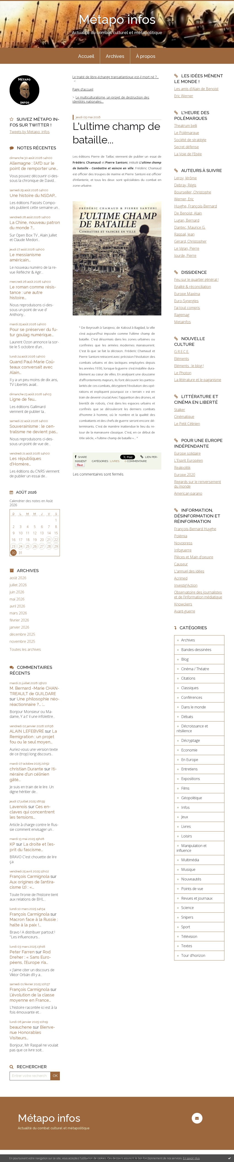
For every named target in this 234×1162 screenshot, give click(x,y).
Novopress (183, 543)
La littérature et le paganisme (197, 379)
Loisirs (186, 836)
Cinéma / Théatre (195, 668)
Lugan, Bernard (186, 220)
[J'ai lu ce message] (229, 1158)
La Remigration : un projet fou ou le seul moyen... (33, 736)
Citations (188, 678)
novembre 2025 (22, 641)
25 (27, 546)
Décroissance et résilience (192, 728)
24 (20, 546)
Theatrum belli (185, 125)
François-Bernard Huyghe (195, 528)
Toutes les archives (25, 649)
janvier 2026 (19, 627)
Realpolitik (182, 467)
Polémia (180, 535)
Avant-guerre (184, 611)
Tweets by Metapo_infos (30, 131)
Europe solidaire (187, 453)
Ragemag (181, 314)
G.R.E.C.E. (181, 351)
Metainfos (182, 321)
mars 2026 (18, 613)
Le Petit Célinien (187, 423)
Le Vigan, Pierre (186, 248)
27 (42, 546)
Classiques (190, 687)
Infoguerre (182, 550)
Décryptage (190, 740)
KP (12, 844)
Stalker (179, 409)
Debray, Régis (185, 185)
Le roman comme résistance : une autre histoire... (33, 292)
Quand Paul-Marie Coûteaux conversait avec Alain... (32, 367)
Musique (188, 869)
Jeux (184, 816)
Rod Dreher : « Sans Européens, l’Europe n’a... (30, 957)
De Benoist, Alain (188, 213)
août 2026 (18, 578)
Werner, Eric (184, 199)
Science (187, 907)
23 (13, 546)
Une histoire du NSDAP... (33, 195)
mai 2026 (17, 599)
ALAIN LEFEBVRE (27, 731)
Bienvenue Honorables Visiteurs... (32, 1032)
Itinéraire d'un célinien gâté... (33, 774)
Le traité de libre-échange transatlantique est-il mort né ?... (115, 77)
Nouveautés (191, 879)
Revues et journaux (197, 898)
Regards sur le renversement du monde (197, 484)
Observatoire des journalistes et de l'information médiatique (198, 595)
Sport (185, 926)
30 (13, 553)
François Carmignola (29, 876)
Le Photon (182, 372)
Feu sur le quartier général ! (196, 279)
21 (49, 540)
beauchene (21, 1027)
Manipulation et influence (192, 848)
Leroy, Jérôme (185, 177)
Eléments (181, 358)
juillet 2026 (18, 585)
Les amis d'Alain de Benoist (196, 88)
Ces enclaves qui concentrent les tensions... (32, 812)
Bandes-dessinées (196, 649)
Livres (114, 461)
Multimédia (190, 859)
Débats (187, 716)
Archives (115, 56)
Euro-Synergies (186, 300)
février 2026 (19, 620)
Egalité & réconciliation (192, 286)
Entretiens (189, 769)
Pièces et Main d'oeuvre (193, 556)
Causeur (181, 564)
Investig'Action (185, 585)
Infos (185, 807)
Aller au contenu (15, 4)
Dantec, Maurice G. (189, 227)
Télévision (189, 936)
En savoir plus (191, 1158)
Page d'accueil (82, 89)
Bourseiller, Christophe (192, 192)
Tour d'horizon (193, 955)
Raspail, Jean (184, 234)
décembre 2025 (22, 634)
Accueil (86, 56)
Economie (189, 750)
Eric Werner (183, 95)
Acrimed (180, 578)
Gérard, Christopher (190, 241)
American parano (188, 493)
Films (185, 788)
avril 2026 (17, 606)
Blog (185, 659)
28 (49, 546)
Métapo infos (117, 19)
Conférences (191, 697)
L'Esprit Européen (188, 460)
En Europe (189, 759)
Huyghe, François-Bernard (195, 206)
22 (56, 540)
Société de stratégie (190, 139)
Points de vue (192, 888)
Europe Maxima (187, 293)
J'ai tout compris (187, 307)
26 (35, 546)
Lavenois (18, 806)
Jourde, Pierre (185, 255)
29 (56, 546)
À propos (145, 56)
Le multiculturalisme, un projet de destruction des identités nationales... (110, 99)
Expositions (190, 778)
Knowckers (183, 604)
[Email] (197, 1118)
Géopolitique (191, 797)
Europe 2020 (184, 474)
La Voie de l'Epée (188, 153)
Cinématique (184, 416)
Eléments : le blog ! (189, 365)
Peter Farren (22, 952)
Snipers (187, 917)
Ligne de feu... (23, 399)
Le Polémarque (186, 132)
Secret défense (186, 146)
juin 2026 (17, 592)
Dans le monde (193, 707)
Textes (186, 945)
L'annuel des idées (189, 571)
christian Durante (26, 769)
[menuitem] (86, 56)
